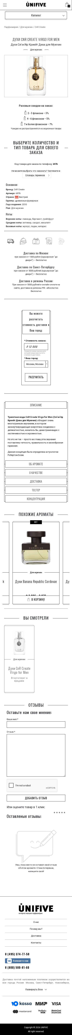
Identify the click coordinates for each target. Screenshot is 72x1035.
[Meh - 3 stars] (59, 811)
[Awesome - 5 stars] (64, 811)
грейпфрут (48, 219)
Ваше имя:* (12, 719)
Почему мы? (36, 929)
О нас (36, 922)
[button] (67, 5)
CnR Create (40, 27)
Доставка (36, 936)
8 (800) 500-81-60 (17, 968)
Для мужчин (26, 27)
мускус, (27, 226)
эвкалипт (46, 222)
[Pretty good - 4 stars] (62, 811)
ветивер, (27, 222)
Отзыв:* (11, 732)
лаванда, (27, 219)
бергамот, (37, 219)
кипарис (42, 226)
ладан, (34, 226)
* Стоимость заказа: (35, 340)
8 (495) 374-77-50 (17, 954)
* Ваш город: (31, 358)
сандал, (36, 222)
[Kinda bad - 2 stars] (57, 811)
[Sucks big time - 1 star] (54, 811)
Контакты (36, 942)
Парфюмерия (11, 27)
